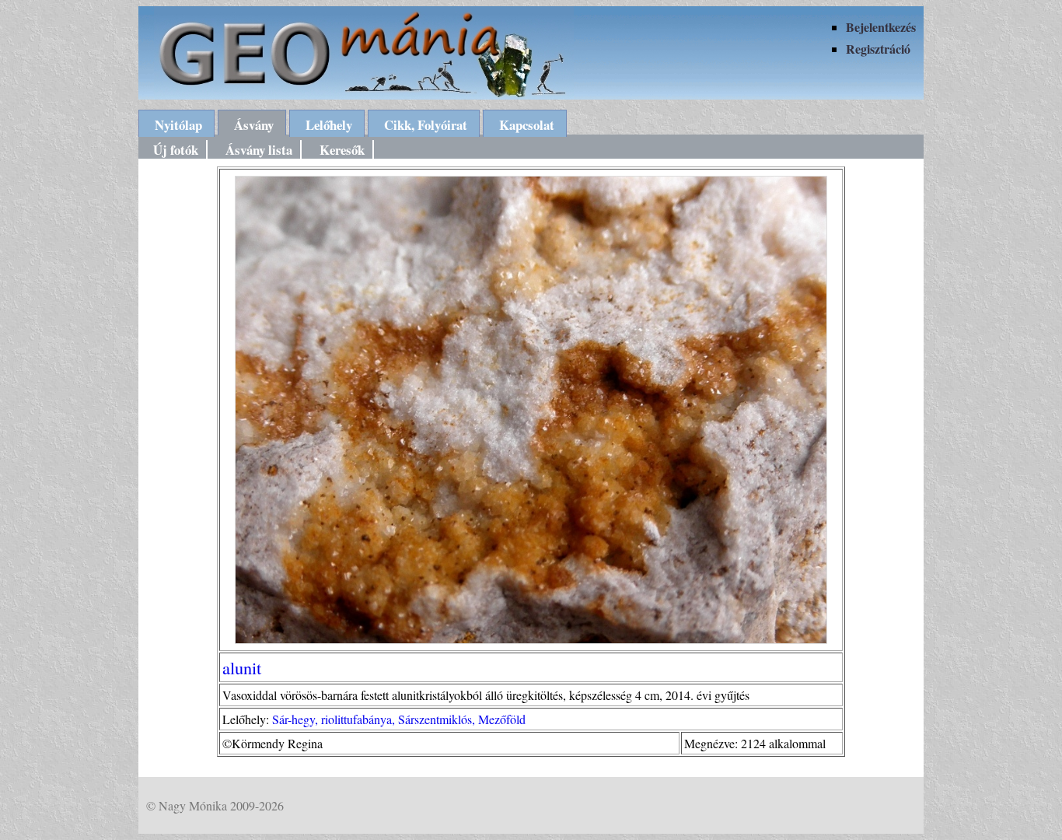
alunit (241, 667)
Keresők (342, 149)
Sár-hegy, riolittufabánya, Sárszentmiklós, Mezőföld (399, 719)
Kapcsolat (526, 125)
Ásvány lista (258, 149)
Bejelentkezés (881, 27)
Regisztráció (878, 49)
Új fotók (175, 149)
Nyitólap (178, 125)
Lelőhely (329, 125)
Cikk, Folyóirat (425, 125)
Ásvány (254, 125)
